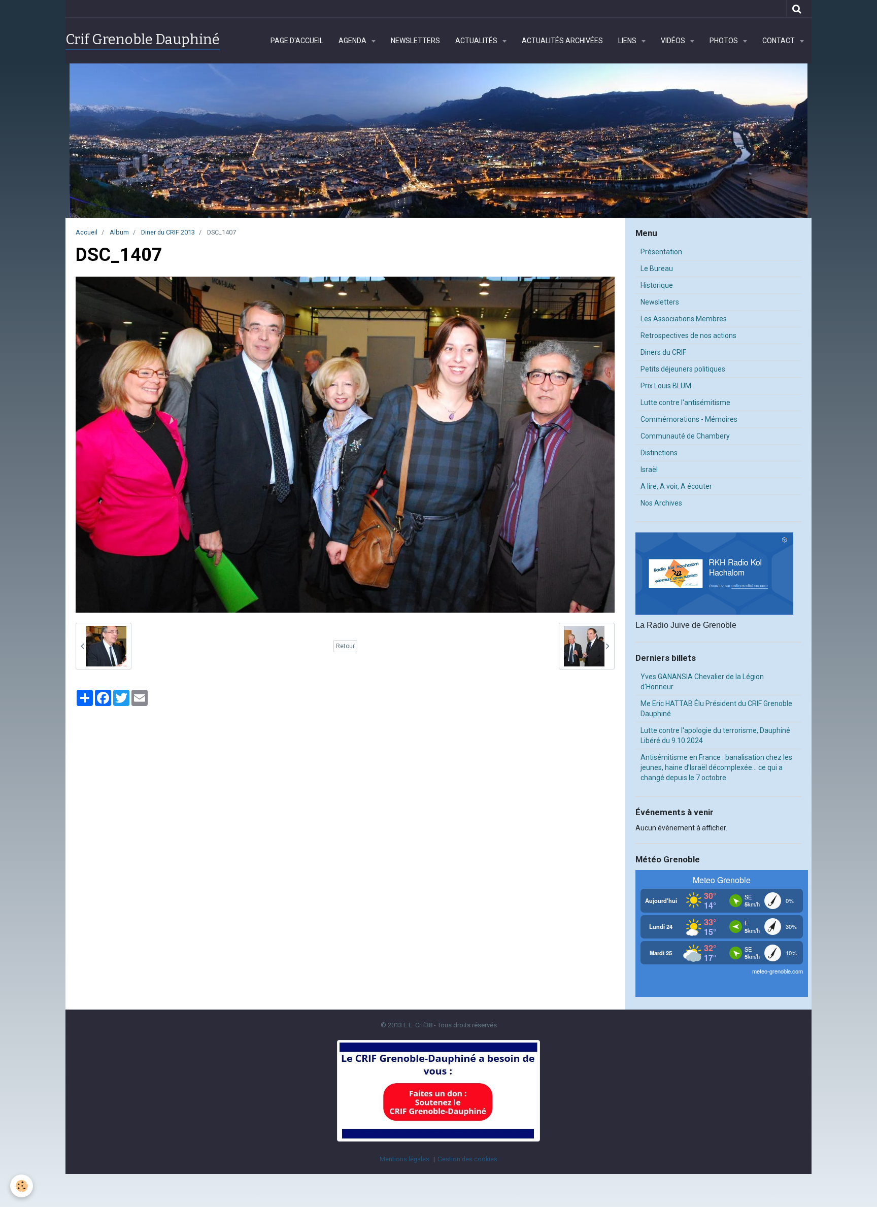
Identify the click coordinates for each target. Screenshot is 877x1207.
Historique (656, 285)
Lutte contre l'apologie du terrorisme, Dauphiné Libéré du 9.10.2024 (715, 735)
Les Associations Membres (683, 319)
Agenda (353, 41)
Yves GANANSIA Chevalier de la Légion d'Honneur (702, 682)
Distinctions (659, 453)
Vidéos (674, 41)
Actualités (477, 41)
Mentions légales (404, 1159)
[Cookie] (21, 1186)
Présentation (661, 252)
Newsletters (415, 41)
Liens (628, 41)
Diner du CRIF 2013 (168, 232)
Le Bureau (656, 268)
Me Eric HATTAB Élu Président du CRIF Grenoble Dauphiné (716, 708)
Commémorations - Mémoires (688, 419)
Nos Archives (661, 503)
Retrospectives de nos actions (688, 335)
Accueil (86, 232)
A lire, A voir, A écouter (676, 486)
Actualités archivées (562, 41)
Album (119, 232)
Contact (779, 41)
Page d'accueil (297, 41)
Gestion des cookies (467, 1159)
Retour (345, 646)
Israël (649, 469)
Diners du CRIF (663, 352)
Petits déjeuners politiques (682, 369)
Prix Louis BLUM (665, 386)
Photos (724, 41)
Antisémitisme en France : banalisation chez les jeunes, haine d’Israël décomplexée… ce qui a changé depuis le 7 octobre (716, 767)
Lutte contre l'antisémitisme (685, 402)
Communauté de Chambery (685, 436)
